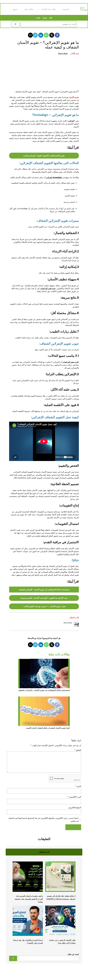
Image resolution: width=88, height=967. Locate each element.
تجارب (38, 18)
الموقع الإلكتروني (74, 807)
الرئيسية (66, 9)
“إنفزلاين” (71, 121)
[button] (57, 35)
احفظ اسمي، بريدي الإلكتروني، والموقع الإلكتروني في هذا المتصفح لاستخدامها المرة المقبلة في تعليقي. (44, 819)
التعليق (77, 750)
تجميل (45, 18)
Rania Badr (63, 53)
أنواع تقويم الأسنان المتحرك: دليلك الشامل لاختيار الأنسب (48, 728)
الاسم (78, 786)
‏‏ (48, 288)
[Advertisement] (44, 72)
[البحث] (15, 24)
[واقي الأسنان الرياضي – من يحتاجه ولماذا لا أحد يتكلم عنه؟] (60, 921)
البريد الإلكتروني (74, 797)
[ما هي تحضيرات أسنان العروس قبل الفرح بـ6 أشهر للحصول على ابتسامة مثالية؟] (28, 877)
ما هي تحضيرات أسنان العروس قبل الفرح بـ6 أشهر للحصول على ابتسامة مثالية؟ (29, 899)
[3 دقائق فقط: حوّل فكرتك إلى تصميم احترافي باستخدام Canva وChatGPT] (60, 877)
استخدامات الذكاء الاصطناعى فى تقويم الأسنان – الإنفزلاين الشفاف (44, 690)
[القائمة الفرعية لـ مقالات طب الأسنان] (38, 9)
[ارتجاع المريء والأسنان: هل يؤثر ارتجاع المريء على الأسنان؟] (28, 921)
